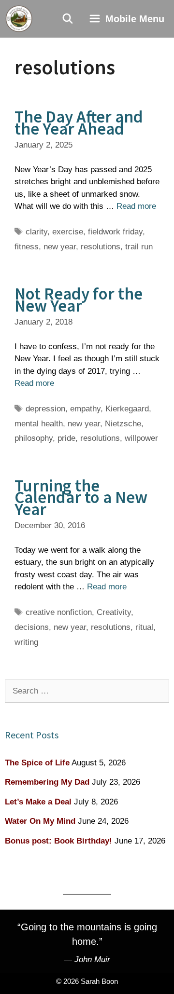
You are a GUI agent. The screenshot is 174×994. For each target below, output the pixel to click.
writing (26, 642)
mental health (38, 423)
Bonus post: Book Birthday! (58, 840)
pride (66, 438)
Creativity (114, 612)
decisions (31, 627)
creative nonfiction (59, 612)
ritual (144, 627)
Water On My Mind (40, 821)
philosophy (33, 438)
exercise (67, 231)
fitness (26, 246)
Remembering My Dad (47, 782)
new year (60, 246)
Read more (136, 206)
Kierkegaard (127, 408)
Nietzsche (123, 423)
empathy (85, 408)
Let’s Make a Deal (38, 801)
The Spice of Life (37, 762)
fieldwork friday (115, 231)
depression (45, 408)
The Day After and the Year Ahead (78, 122)
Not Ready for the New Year (78, 299)
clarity (36, 231)
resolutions (100, 246)
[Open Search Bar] (68, 19)
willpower (141, 438)
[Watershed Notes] (19, 19)
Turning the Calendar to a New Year (80, 497)
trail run (139, 246)
